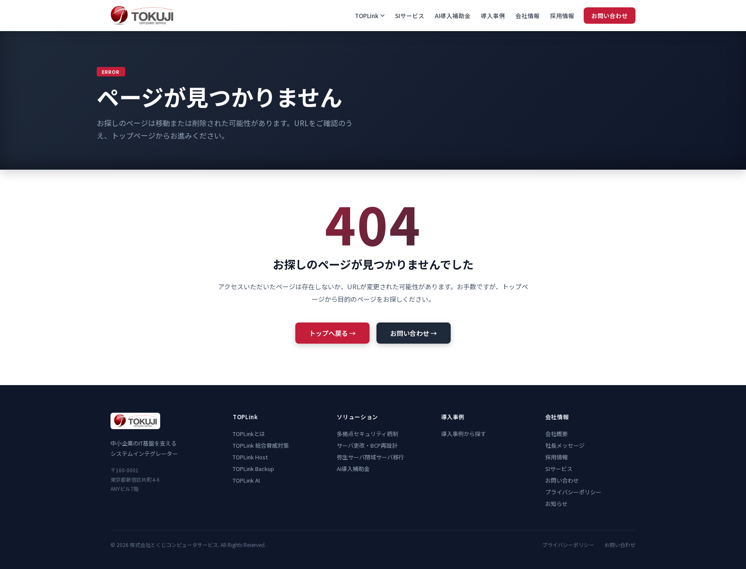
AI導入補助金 (453, 15)
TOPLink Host (250, 457)
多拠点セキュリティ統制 (367, 434)
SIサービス (409, 15)
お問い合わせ (609, 15)
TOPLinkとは (249, 434)
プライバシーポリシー (573, 492)
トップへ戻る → (332, 333)
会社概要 (556, 434)
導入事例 (493, 15)
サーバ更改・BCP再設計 (367, 445)
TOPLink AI (246, 480)
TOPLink (367, 15)
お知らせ (556, 503)
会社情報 (527, 15)
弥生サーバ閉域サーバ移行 (370, 457)
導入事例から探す (463, 434)
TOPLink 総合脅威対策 (261, 445)
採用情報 (562, 15)
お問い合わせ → (413, 333)
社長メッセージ (565, 445)
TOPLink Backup (253, 469)
